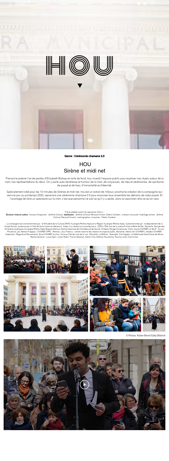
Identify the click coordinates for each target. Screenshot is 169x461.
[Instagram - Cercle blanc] (144, 3)
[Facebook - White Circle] (138, 3)
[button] (106, 4)
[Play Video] (84, 384)
